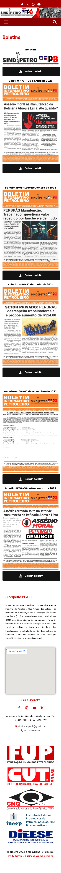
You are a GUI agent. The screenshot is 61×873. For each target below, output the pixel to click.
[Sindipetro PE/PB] (30, 9)
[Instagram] (26, 707)
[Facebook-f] (19, 707)
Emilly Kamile (15, 856)
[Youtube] (34, 707)
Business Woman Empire (39, 856)
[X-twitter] (42, 707)
